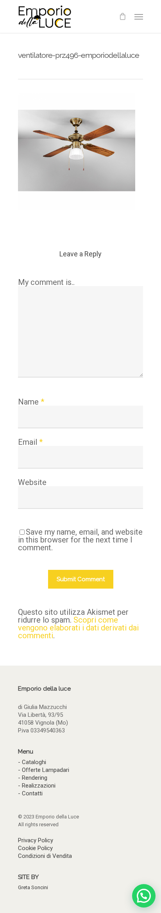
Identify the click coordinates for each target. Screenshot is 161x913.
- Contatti (30, 793)
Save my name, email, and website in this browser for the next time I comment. (80, 539)
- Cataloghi (32, 762)
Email (30, 442)
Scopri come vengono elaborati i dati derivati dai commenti (78, 627)
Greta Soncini (33, 887)
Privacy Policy (35, 840)
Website (32, 482)
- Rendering (32, 777)
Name (31, 401)
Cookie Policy (35, 848)
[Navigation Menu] (138, 16)
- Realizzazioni (36, 785)
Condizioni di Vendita (45, 855)
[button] (144, 896)
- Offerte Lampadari (43, 769)
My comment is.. (46, 282)
